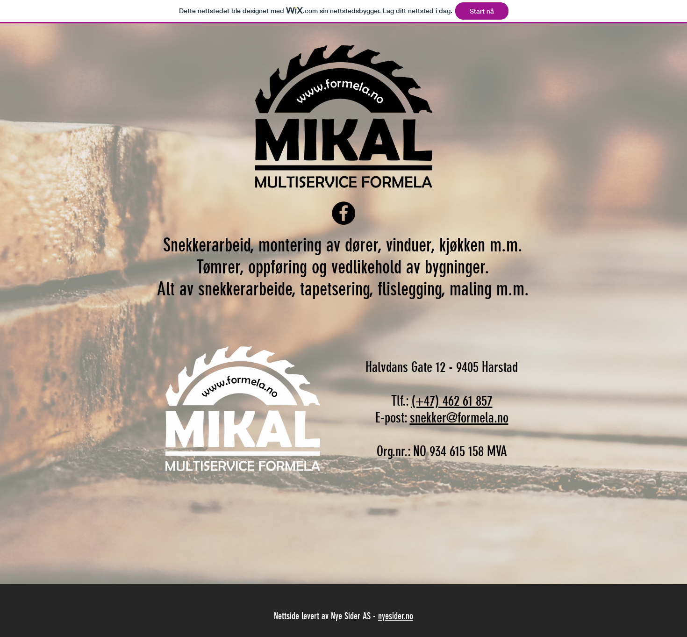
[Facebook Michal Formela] (343, 213)
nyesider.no (395, 616)
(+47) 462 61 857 (452, 401)
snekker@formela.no (459, 417)
